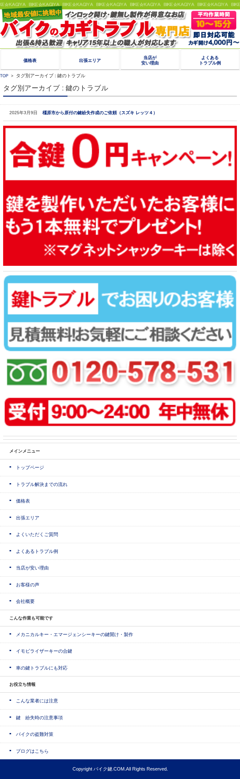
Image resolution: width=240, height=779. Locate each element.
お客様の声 (27, 584)
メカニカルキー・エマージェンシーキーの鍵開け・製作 (74, 634)
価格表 (30, 60)
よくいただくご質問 (37, 534)
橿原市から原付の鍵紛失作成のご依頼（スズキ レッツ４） (100, 112)
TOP (4, 75)
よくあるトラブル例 (210, 60)
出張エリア (90, 60)
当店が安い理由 (150, 60)
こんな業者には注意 (37, 700)
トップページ (30, 467)
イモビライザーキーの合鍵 (44, 651)
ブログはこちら (32, 751)
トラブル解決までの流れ (42, 484)
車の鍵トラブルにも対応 (42, 667)
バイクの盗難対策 (34, 734)
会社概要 (25, 601)
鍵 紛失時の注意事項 (39, 717)
